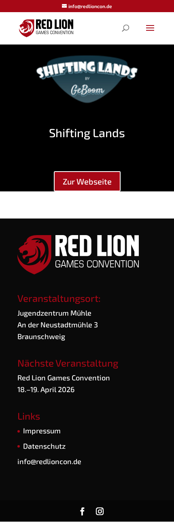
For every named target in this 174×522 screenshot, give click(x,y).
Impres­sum (42, 430)
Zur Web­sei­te (87, 181)
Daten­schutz (44, 445)
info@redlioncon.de (49, 461)
